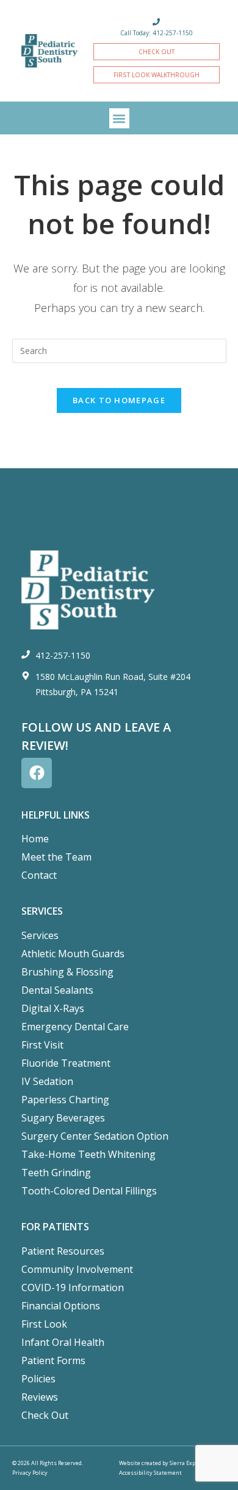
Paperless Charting (65, 1099)
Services (40, 935)
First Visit (42, 1045)
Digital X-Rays (52, 1008)
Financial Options (60, 1305)
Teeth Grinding (56, 1172)
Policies (38, 1378)
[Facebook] (36, 773)
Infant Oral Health (62, 1342)
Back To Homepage (119, 400)
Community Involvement (77, 1269)
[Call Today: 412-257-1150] (156, 22)
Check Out (44, 1415)
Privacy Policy (30, 1473)
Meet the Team (56, 857)
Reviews (39, 1397)
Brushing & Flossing (67, 972)
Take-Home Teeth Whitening (88, 1154)
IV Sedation (47, 1081)
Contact (39, 875)
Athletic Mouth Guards (72, 953)
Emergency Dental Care (75, 1026)
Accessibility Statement (150, 1473)
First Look (44, 1324)
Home (35, 838)
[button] (119, 118)
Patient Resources (62, 1251)
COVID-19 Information (72, 1287)
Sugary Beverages (63, 1117)
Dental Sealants (57, 990)
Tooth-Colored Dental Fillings (89, 1190)
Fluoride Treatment (65, 1063)
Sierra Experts (188, 1463)
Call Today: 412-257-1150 (156, 33)
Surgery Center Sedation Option (94, 1136)
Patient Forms (53, 1360)
